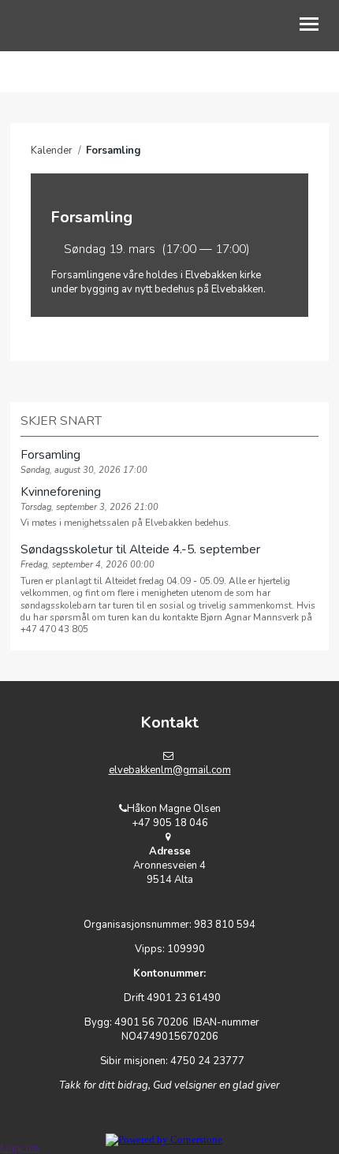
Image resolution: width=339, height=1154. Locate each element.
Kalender (52, 150)
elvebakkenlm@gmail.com (170, 770)
